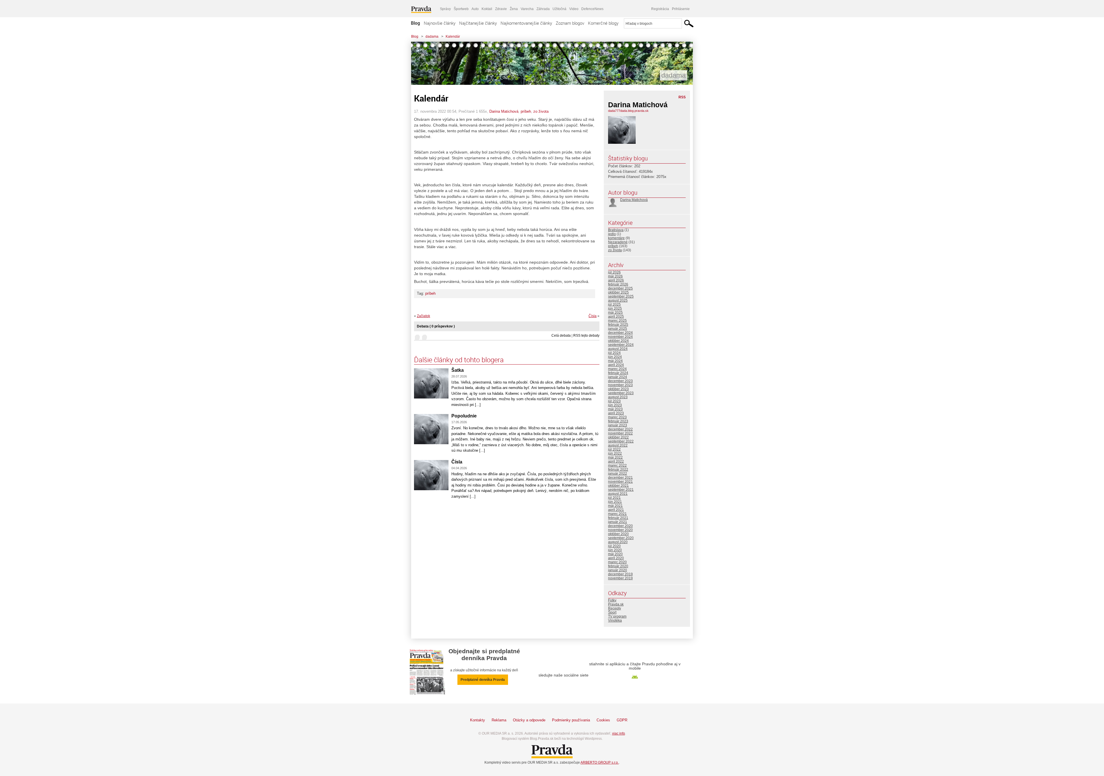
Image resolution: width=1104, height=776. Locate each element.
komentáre (616, 238)
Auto (475, 9)
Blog (415, 23)
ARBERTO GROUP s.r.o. (599, 762)
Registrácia (660, 9)
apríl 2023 (616, 413)
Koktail (487, 9)
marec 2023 (617, 417)
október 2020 (618, 534)
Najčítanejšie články (478, 23)
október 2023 (618, 389)
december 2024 (620, 333)
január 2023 (617, 425)
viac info (618, 733)
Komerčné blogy (603, 23)
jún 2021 (615, 502)
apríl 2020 (616, 558)
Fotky (612, 600)
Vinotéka (615, 620)
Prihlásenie (681, 9)
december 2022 (620, 429)
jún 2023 (615, 405)
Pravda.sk (616, 604)
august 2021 (618, 494)
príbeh (526, 111)
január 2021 (617, 522)
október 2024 (618, 341)
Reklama (499, 720)
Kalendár (453, 37)
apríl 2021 (616, 510)
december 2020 (620, 526)
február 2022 (618, 469)
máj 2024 (615, 361)
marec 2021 (617, 514)
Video (573, 9)
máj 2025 (615, 313)
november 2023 (620, 385)
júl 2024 (614, 353)
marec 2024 (617, 369)
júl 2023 (614, 401)
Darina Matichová (503, 111)
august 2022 (618, 445)
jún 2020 (615, 550)
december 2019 (620, 574)
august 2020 (618, 542)
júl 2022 (614, 449)
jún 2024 (615, 357)
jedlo (612, 234)
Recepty (614, 608)
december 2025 (620, 288)
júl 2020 (614, 546)
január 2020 (617, 570)
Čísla (593, 316)
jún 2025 (615, 308)
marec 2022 (617, 465)
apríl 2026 (616, 280)
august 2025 (618, 300)
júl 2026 (614, 272)
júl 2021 (614, 498)
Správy (445, 9)
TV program (617, 616)
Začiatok (423, 316)
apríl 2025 (616, 317)
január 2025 (617, 329)
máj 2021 (615, 506)
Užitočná (559, 9)
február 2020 (618, 566)
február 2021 (618, 518)
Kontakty (477, 720)
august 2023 (618, 397)
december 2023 (620, 381)
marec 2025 (617, 321)
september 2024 (621, 345)
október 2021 (618, 486)
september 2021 (621, 490)
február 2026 (618, 284)
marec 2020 (617, 562)
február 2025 (618, 325)
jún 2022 (615, 453)
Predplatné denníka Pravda (483, 680)
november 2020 (620, 530)
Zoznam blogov (570, 23)
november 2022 (620, 433)
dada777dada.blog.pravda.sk (628, 110)
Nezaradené (618, 242)
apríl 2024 (616, 365)
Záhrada (543, 9)
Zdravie (501, 9)
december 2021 (620, 478)
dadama (431, 37)
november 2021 (620, 482)
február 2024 (618, 373)
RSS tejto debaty (586, 336)
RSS (682, 97)
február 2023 (618, 421)
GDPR (622, 720)
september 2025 (621, 296)
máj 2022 (615, 457)
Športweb (461, 9)
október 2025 (618, 292)
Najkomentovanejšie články (526, 23)
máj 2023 (615, 409)
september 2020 (621, 538)
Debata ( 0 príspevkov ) (436, 326)
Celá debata (561, 336)
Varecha (527, 9)
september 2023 (621, 393)
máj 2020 (615, 554)
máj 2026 (615, 276)
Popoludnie (464, 415)
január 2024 (617, 377)
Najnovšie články (439, 23)
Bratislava (616, 230)
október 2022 (618, 437)
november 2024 (620, 337)
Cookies (603, 720)
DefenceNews (592, 9)
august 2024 (618, 349)
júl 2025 (614, 304)
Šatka (457, 370)
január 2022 (617, 474)
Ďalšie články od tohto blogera (459, 359)
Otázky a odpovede (529, 720)
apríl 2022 (616, 461)
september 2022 (621, 441)
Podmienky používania (571, 720)
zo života (541, 111)
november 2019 (620, 578)
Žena (514, 9)
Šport (612, 612)
